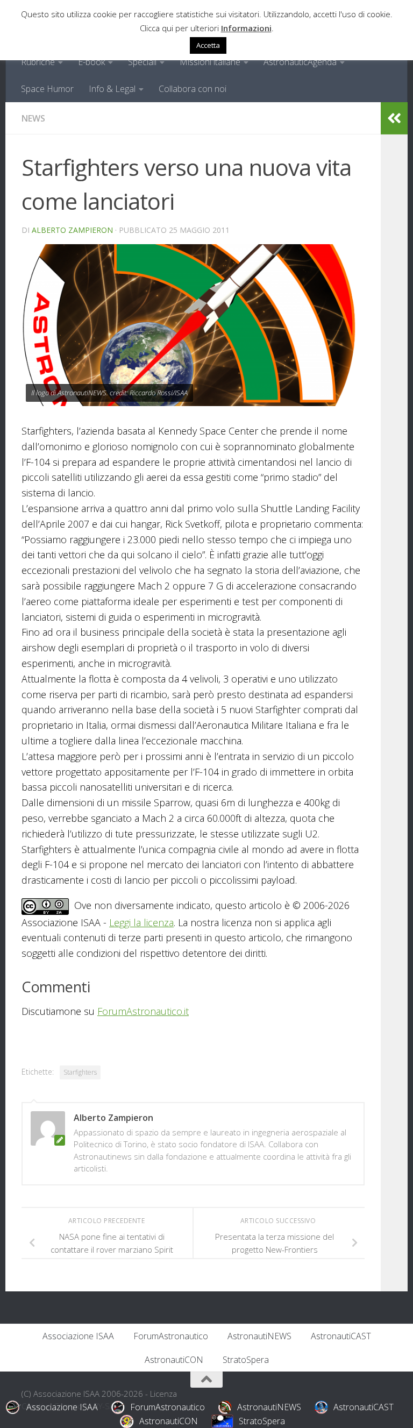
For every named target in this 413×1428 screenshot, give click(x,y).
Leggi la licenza (141, 922)
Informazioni (246, 28)
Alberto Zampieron (72, 230)
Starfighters (80, 1072)
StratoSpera (246, 1360)
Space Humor (47, 89)
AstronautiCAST (341, 1336)
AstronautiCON (174, 1360)
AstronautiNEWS (259, 1336)
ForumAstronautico (170, 1336)
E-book (91, 62)
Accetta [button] (208, 45)
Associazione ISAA (78, 1336)
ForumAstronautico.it (143, 1011)
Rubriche (38, 62)
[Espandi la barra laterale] (394, 118)
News (33, 118)
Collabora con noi (192, 89)
